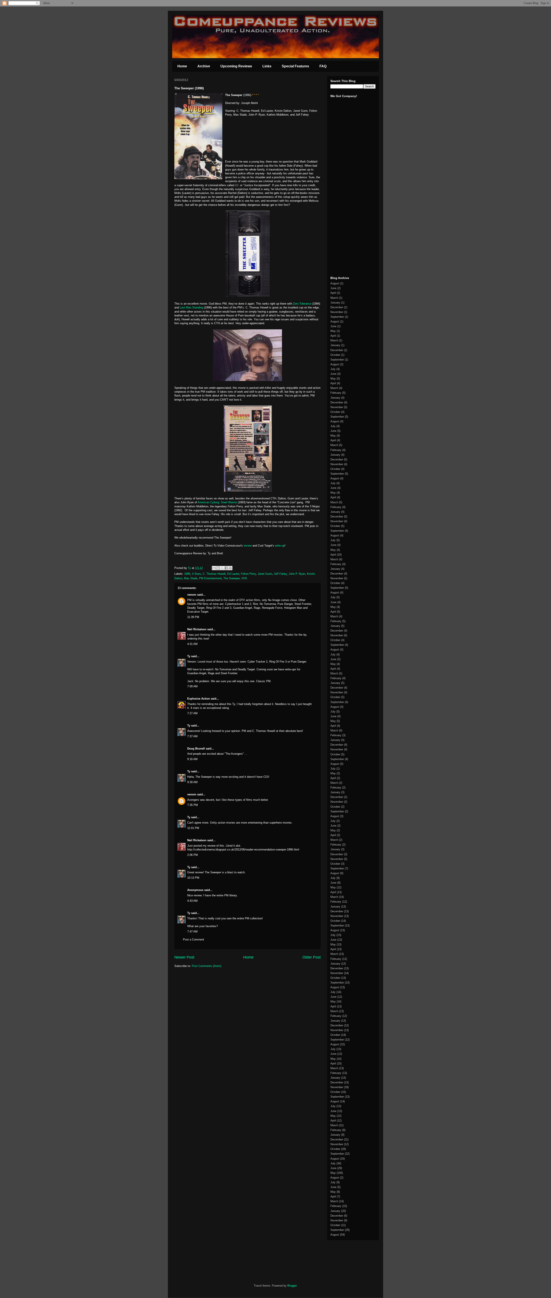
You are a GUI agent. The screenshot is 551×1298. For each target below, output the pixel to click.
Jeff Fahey (280, 573)
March (334, 297)
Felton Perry (248, 573)
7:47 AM (192, 931)
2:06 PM (192, 855)
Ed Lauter (233, 573)
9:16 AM (192, 759)
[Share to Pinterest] (230, 568)
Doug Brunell (196, 748)
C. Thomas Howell (214, 573)
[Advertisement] (343, 206)
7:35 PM (192, 805)
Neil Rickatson (196, 629)
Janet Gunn (265, 573)
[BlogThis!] (218, 568)
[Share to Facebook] (226, 568)
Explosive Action (198, 698)
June (333, 288)
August (334, 283)
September (337, 316)
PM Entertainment (210, 578)
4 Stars (196, 573)
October (335, 354)
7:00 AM (192, 686)
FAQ (323, 66)
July (333, 369)
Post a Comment (193, 939)
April (333, 292)
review (248, 545)
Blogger (292, 1285)
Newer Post (184, 957)
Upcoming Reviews (236, 66)
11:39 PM (193, 617)
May (333, 331)
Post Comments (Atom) (206, 966)
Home (182, 66)
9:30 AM (192, 782)
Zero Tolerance (302, 303)
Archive (203, 66)
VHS (244, 578)
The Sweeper (231, 578)
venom (191, 594)
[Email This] (214, 568)
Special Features (295, 66)
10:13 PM (193, 877)
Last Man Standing (191, 307)
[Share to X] (222, 568)
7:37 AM (192, 736)
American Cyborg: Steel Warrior (217, 502)
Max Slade (190, 578)
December (336, 307)
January (335, 302)
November (336, 312)
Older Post (311, 957)
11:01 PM (193, 828)
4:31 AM (192, 644)
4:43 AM (192, 900)
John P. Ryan (297, 573)
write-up (280, 545)
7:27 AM (192, 713)
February (335, 392)
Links (266, 66)
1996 (187, 573)
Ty (188, 656)
